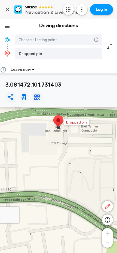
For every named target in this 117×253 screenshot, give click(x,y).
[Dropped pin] (58, 123)
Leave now (21, 69)
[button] (58, 53)
